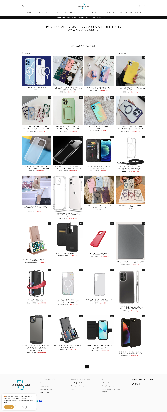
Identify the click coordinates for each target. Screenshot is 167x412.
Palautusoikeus (96, 12)
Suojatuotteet (44, 386)
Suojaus (41, 12)
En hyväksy (21, 407)
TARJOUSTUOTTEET (77, 12)
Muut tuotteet (44, 392)
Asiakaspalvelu (106, 383)
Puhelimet (112, 12)
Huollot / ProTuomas (130, 12)
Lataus (29, 12)
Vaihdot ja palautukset (78, 383)
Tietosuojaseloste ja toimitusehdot (82, 386)
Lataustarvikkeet (46, 383)
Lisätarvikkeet (57, 12)
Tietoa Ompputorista (108, 386)
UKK (72, 389)
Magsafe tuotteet (46, 389)
